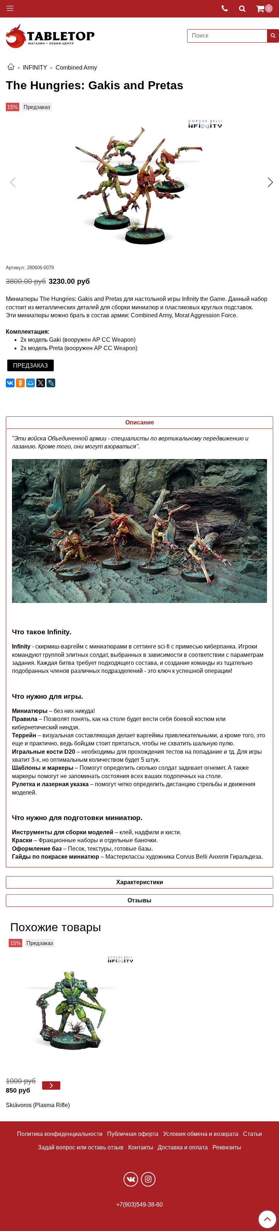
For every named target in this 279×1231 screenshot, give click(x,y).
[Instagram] (148, 1179)
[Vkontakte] (131, 1179)
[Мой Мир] (30, 383)
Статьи (252, 1134)
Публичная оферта (132, 1134)
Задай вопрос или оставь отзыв (81, 1147)
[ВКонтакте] (10, 383)
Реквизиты (227, 1147)
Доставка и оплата (183, 1147)
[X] (40, 383)
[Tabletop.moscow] (50, 34)
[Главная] (11, 67)
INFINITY (35, 67)
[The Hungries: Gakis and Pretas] (139, 184)
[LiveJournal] (50, 383)
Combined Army (76, 67)
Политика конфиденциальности (59, 1134)
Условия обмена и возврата (200, 1134)
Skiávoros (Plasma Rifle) (38, 1105)
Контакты (140, 1147)
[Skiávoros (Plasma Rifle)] (71, 1004)
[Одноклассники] (20, 383)
